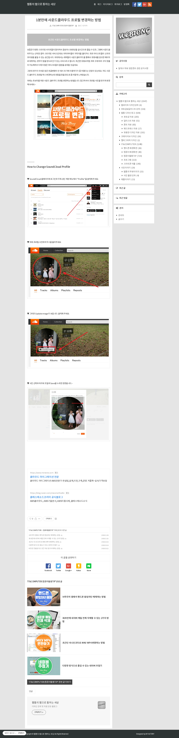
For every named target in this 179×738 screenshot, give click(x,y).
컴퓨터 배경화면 (132, 152)
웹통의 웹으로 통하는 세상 (41, 4)
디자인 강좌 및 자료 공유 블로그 (44, 706)
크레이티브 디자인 (131, 136)
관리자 (121, 215)
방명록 (126, 4)
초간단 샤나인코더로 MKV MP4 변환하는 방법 (44, 542)
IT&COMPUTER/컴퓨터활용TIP (63, 26)
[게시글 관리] (39, 519)
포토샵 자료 (131, 117)
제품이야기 (128, 179)
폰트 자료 (129, 125)
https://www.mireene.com (41, 473)
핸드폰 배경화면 (132, 148)
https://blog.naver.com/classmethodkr (47, 493)
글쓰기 (121, 219)
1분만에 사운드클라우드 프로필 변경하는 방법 (68, 20)
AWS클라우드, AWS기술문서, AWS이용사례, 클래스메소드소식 (58, 501)
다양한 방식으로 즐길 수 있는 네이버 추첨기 (43, 545)
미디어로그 (108, 4)
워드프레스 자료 (132, 129)
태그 (99, 4)
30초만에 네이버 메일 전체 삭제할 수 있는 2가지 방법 (46, 539)
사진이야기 (128, 168)
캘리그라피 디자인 (130, 140)
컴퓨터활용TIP (48, 530)
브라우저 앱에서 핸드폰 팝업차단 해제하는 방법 (44, 535)
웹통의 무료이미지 (133, 172)
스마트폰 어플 (132, 164)
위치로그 (118, 4)
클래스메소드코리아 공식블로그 (46, 497)
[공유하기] (35, 519)
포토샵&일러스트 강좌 (133, 109)
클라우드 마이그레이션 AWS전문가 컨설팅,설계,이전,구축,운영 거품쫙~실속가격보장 (68, 481)
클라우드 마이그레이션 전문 (44, 477)
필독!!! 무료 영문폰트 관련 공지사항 (133, 68)
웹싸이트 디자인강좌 (131, 105)
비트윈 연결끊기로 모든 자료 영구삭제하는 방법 (44, 548)
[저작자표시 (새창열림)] (55, 519)
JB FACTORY (149, 734)
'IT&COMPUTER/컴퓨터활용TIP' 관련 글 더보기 (50, 682)
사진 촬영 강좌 (131, 175)
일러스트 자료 (131, 121)
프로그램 (129, 160)
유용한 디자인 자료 (134, 132)
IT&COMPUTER (35, 530)
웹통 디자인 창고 (130, 113)
